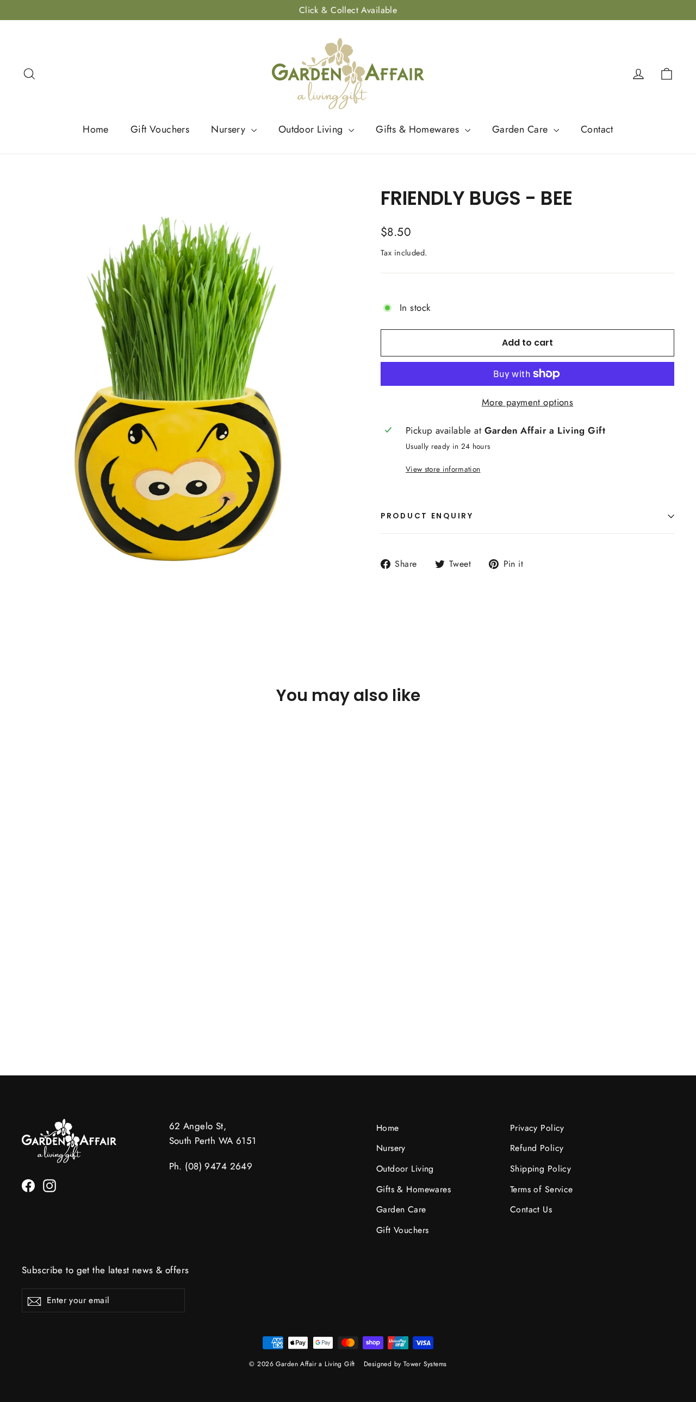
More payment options (528, 402)
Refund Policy (537, 1148)
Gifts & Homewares (419, 129)
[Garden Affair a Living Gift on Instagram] (49, 1185)
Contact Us (531, 1209)
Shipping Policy (540, 1168)
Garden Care (521, 129)
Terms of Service (541, 1189)
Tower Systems (425, 1364)
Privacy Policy (537, 1128)
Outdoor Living (312, 129)
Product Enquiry (427, 516)
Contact (597, 129)
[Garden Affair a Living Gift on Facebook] (28, 1185)
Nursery (229, 129)
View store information (443, 469)
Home (96, 129)
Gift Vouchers (160, 129)
